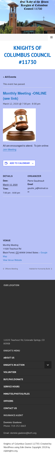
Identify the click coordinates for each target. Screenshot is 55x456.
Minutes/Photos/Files (17, 393)
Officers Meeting (11, 268)
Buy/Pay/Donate (13, 379)
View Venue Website (12, 259)
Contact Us (10, 408)
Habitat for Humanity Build (39, 268)
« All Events (9, 77)
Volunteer (10, 372)
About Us (9, 357)
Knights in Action (14, 364)
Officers (8, 400)
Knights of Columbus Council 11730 (21, 443)
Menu (51, 37)
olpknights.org (10, 450)
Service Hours (12, 386)
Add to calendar (20, 163)
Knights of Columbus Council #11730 (27, 54)
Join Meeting (9, 149)
